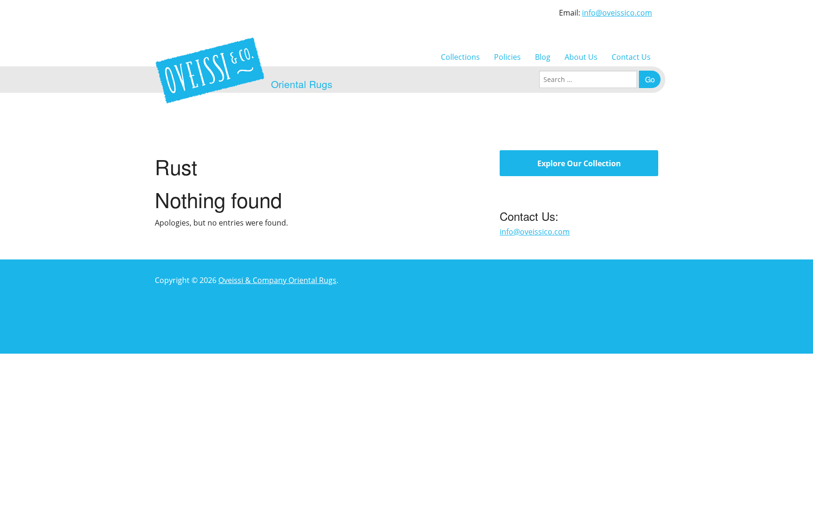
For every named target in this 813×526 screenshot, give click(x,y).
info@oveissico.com (617, 13)
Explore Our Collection (579, 163)
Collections (460, 57)
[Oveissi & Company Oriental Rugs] (209, 70)
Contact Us (631, 57)
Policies (507, 57)
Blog (542, 57)
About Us (581, 57)
